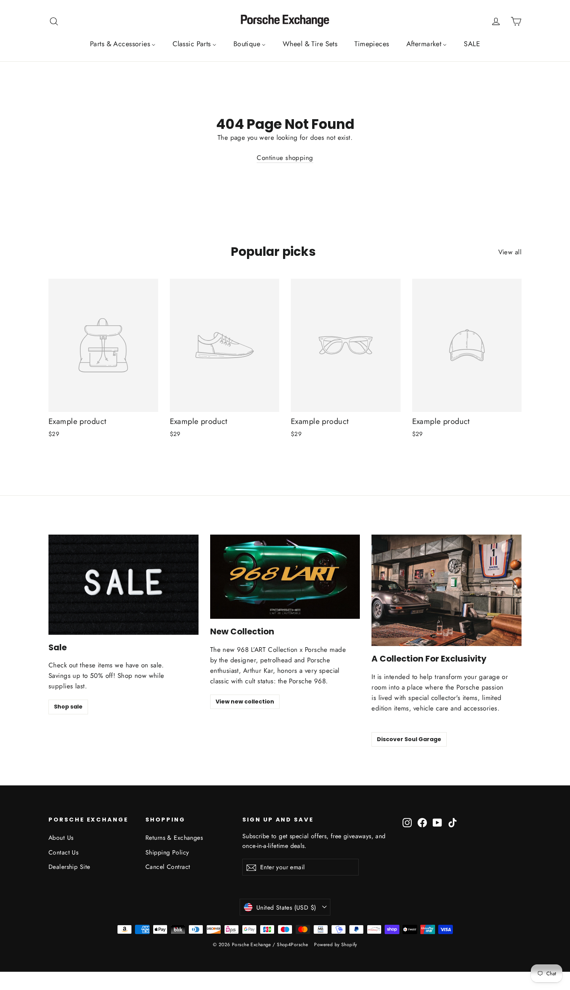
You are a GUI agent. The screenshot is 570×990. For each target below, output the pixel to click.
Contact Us (63, 852)
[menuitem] (122, 44)
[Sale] (123, 585)
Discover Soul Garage (409, 739)
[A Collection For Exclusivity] (446, 590)
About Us (60, 837)
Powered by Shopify (335, 944)
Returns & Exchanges (174, 837)
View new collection (245, 701)
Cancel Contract (167, 866)
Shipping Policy (167, 852)
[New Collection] (285, 577)
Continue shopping (285, 157)
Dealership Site (69, 866)
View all (510, 252)
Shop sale (68, 706)
